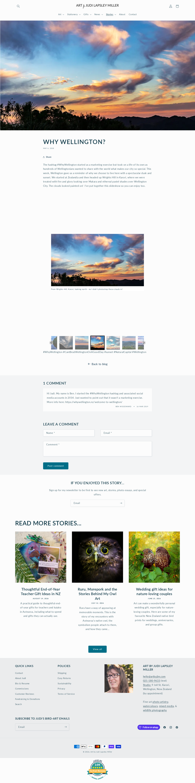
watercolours (150, 705)
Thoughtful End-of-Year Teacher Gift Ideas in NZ (41, 591)
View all (97, 649)
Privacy (61, 688)
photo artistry (160, 701)
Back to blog (100, 364)
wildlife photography (155, 710)
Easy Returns (64, 678)
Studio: (147, 684)
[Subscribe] (121, 503)
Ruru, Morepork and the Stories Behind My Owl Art (97, 594)
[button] (18, 6)
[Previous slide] (51, 343)
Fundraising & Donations (27, 699)
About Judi (20, 678)
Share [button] (49, 157)
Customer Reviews (24, 693)
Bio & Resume (22, 683)
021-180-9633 (151, 680)
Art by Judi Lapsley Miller (101, 752)
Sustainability (64, 683)
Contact (19, 673)
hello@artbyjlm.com (154, 676)
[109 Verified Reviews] (97, 780)
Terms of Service (66, 693)
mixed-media (166, 705)
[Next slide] (144, 343)
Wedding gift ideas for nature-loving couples (154, 591)
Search (18, 704)
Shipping (62, 673)
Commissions (22, 688)
